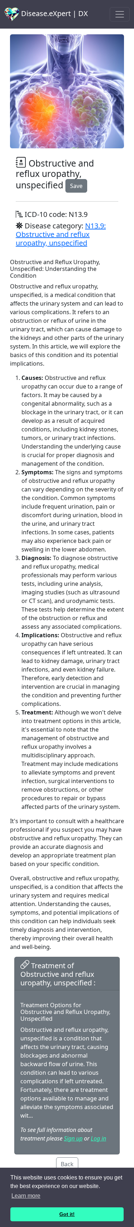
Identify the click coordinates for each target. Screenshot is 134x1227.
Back (67, 1164)
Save (76, 186)
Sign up (73, 1138)
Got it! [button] (67, 1214)
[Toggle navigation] (120, 14)
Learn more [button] (25, 1196)
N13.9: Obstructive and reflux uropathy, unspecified (61, 234)
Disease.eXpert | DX (53, 13)
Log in (98, 1138)
